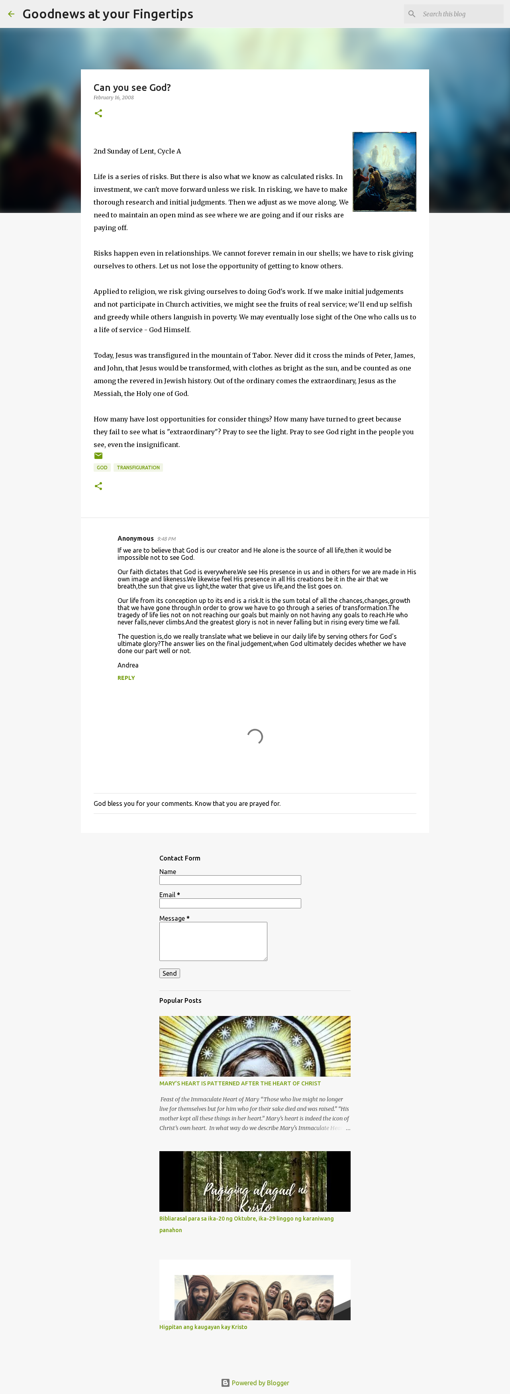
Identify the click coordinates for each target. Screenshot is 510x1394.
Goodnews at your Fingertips (107, 13)
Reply (126, 678)
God (102, 467)
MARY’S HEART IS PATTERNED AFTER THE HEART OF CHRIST (240, 1083)
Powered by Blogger (259, 1382)
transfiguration (138, 467)
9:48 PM (166, 538)
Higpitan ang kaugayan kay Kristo (203, 1327)
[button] (98, 113)
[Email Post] (98, 458)
